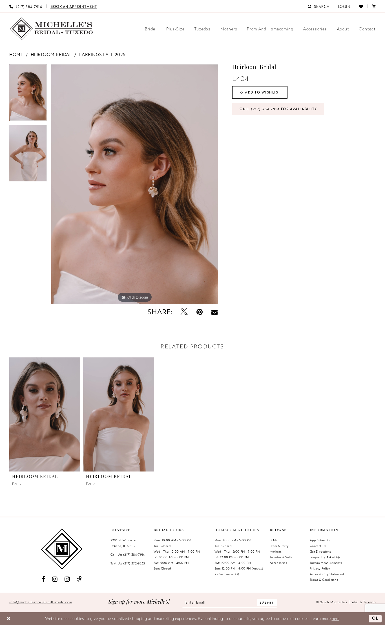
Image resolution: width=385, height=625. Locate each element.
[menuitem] (25, 6)
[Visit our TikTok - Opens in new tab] (79, 578)
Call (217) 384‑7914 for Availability (278, 109)
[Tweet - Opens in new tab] (184, 312)
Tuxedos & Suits (281, 557)
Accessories (278, 563)
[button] (344, 6)
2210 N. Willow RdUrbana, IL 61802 (124, 543)
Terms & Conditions (324, 580)
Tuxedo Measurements (326, 563)
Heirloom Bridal (51, 54)
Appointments (320, 540)
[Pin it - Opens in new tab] (199, 312)
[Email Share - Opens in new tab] (214, 312)
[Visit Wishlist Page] (361, 6)
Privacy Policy (320, 568)
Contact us (318, 546)
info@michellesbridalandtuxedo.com (40, 602)
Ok (375, 618)
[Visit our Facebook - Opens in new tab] (43, 578)
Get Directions (320, 551)
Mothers (276, 551)
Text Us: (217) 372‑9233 (127, 563)
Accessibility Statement (327, 574)
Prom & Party (279, 546)
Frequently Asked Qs (325, 557)
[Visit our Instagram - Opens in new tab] (55, 578)
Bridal (274, 540)
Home (16, 54)
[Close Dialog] (8, 619)
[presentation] (44, 414)
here (335, 618)
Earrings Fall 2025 (102, 54)
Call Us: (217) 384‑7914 (127, 555)
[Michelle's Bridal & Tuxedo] (51, 29)
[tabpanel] (28, 94)
